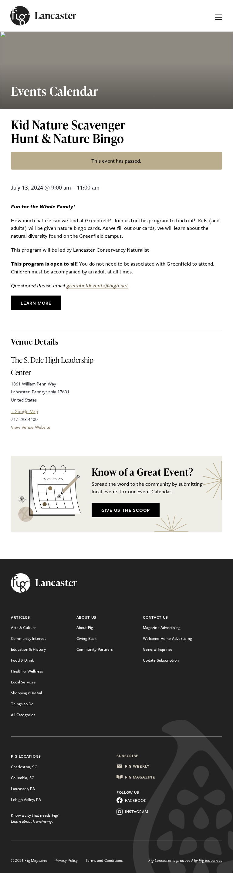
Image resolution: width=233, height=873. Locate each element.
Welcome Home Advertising (167, 638)
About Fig (84, 627)
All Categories (23, 715)
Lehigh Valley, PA (26, 799)
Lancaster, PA (23, 788)
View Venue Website (30, 427)
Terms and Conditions (104, 860)
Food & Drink (22, 660)
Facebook (136, 800)
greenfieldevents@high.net (97, 285)
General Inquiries (158, 649)
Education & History (28, 649)
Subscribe (127, 755)
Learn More (36, 302)
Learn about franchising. (32, 821)
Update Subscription (161, 660)
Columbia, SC (22, 778)
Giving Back (86, 638)
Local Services (23, 682)
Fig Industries (210, 860)
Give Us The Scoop (125, 510)
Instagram (136, 812)
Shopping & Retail (26, 693)
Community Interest (28, 638)
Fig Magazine (140, 777)
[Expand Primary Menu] (218, 15)
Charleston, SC (24, 767)
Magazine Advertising (162, 627)
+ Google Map (24, 411)
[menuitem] (43, 627)
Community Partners (94, 649)
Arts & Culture (23, 627)
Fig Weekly (137, 766)
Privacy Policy (66, 860)
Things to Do (22, 704)
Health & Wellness (27, 671)
